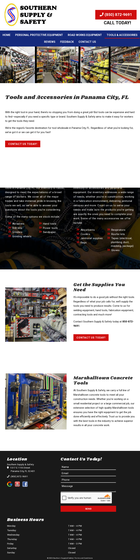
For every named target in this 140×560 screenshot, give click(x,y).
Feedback (67, 41)
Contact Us (87, 41)
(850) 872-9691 (118, 14)
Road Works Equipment (85, 35)
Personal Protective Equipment (39, 35)
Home (6, 35)
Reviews (49, 41)
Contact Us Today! (22, 144)
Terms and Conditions (84, 558)
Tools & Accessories (122, 35)
